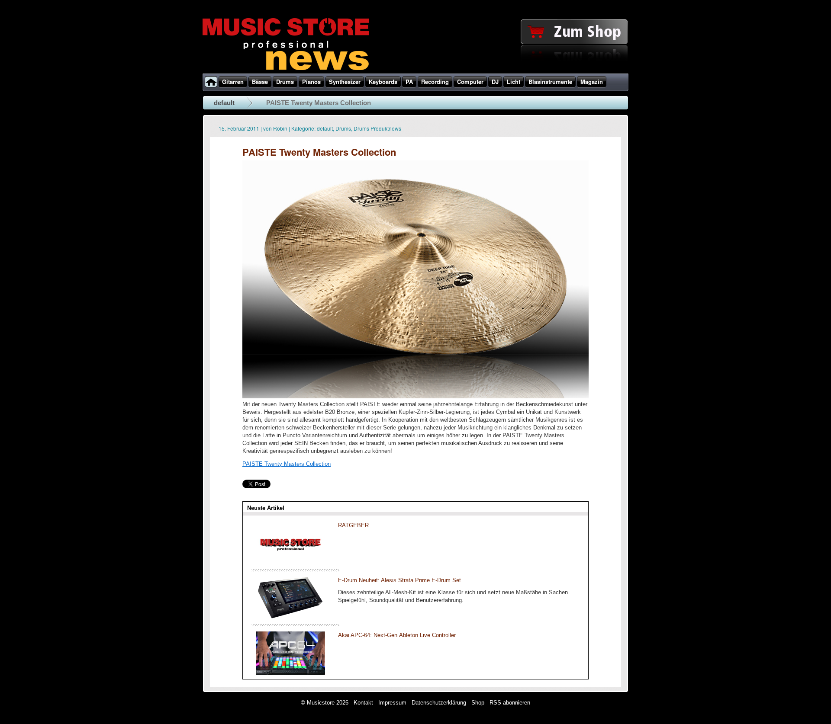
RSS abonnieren (510, 702)
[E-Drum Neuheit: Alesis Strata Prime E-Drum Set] (290, 618)
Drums (343, 128)
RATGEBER (353, 525)
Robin (280, 128)
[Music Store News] (286, 69)
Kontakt (363, 702)
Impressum (392, 702)
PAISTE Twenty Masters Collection (286, 464)
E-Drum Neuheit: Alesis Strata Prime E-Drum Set (399, 580)
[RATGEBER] (290, 563)
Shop (477, 702)
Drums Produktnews (377, 128)
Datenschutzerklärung (439, 702)
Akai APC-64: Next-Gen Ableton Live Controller (397, 635)
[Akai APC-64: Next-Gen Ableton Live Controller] (290, 673)
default (224, 102)
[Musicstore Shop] (415, 72)
